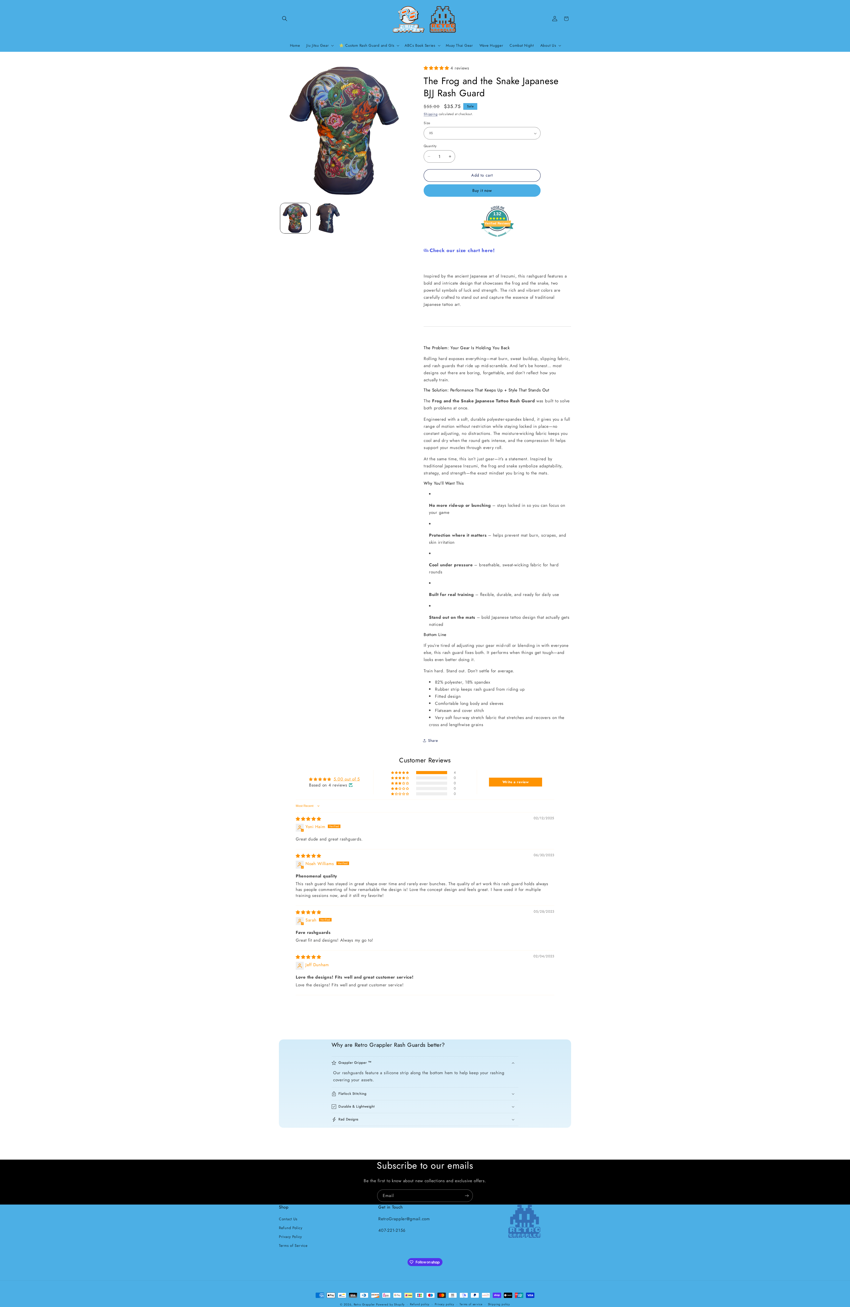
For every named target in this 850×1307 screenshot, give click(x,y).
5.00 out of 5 (347, 779)
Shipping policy (499, 1304)
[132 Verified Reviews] (497, 238)
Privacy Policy (290, 1236)
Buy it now (482, 190)
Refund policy (419, 1304)
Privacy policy (444, 1304)
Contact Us (288, 1219)
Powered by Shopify (390, 1304)
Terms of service (471, 1304)
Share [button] (433, 740)
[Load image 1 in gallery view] (295, 218)
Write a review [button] (515, 782)
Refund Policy (290, 1227)
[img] (308, 819)
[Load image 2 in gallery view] (328, 218)
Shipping (431, 114)
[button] (285, 19)
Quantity (430, 146)
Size (427, 123)
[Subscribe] (467, 1195)
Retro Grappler (364, 1304)
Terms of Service (293, 1245)
